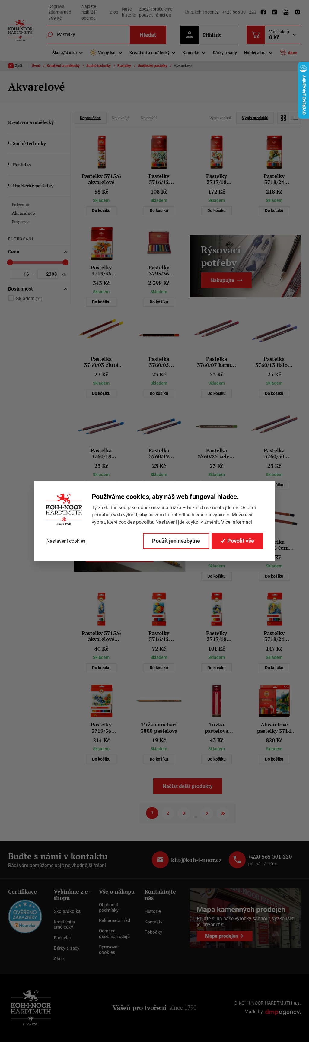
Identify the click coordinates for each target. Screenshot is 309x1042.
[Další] (206, 813)
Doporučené (90, 118)
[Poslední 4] (222, 813)
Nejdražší (149, 118)
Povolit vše (240, 541)
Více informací (236, 522)
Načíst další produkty (188, 786)
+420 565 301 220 (239, 12)
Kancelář (62, 937)
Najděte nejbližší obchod (88, 12)
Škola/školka (67, 911)
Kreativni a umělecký (64, 66)
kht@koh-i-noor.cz (202, 12)
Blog (114, 12)
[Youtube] (286, 12)
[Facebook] (263, 12)
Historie (153, 911)
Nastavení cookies (65, 541)
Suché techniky (99, 66)
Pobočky (153, 932)
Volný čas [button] (107, 53)
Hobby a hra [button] (255, 53)
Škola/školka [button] (64, 53)
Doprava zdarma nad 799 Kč (60, 12)
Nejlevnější (121, 118)
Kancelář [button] (191, 53)
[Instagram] (297, 12)
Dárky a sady (225, 53)
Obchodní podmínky (109, 907)
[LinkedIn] (274, 12)
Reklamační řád (114, 920)
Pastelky (124, 66)
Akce (292, 53)
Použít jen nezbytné (176, 541)
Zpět (18, 66)
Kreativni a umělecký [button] (149, 53)
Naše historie (129, 12)
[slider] (10, 262)
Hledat (148, 35)
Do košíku (101, 210)
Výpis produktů (255, 118)
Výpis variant (220, 118)
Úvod (36, 66)
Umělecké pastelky (153, 66)
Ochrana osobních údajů (114, 933)
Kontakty (153, 922)
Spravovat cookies (109, 949)
